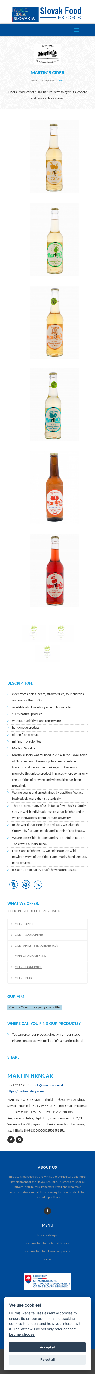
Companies (48, 80)
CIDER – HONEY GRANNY (30, 956)
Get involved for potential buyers (47, 1243)
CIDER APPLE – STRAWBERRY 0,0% (36, 945)
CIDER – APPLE (24, 924)
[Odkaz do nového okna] (11, 1140)
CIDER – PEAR (23, 978)
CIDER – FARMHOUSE (28, 967)
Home (34, 80)
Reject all (47, 1359)
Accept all (47, 1347)
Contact (48, 1259)
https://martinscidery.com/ (25, 1091)
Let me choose (22, 1334)
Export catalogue (47, 1235)
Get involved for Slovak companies (47, 1251)
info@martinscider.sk (49, 1085)
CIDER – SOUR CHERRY (29, 934)
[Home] (47, 14)
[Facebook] (47, 1211)
